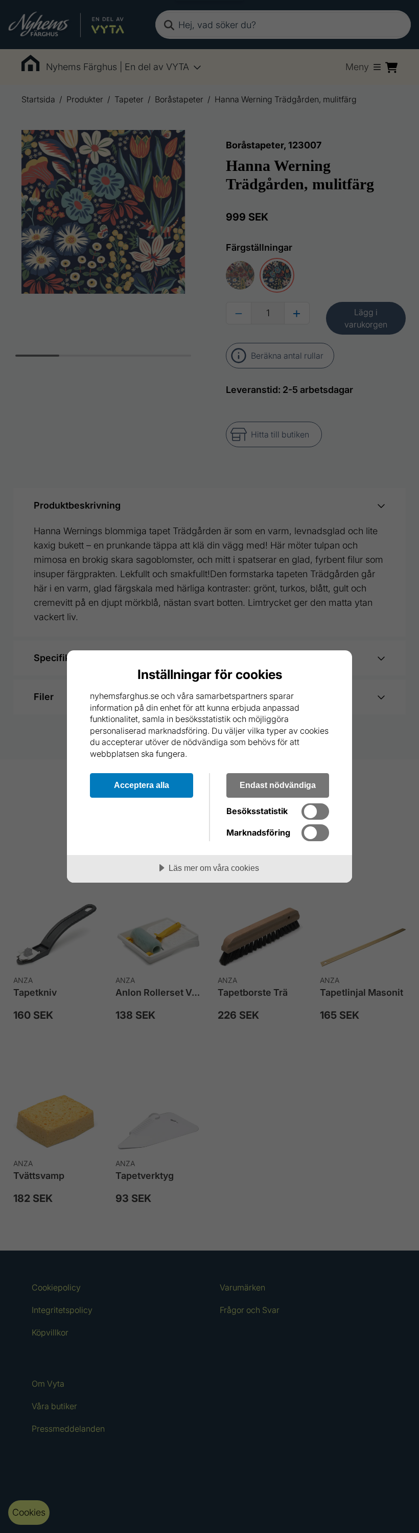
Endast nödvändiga (278, 785)
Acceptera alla (141, 785)
